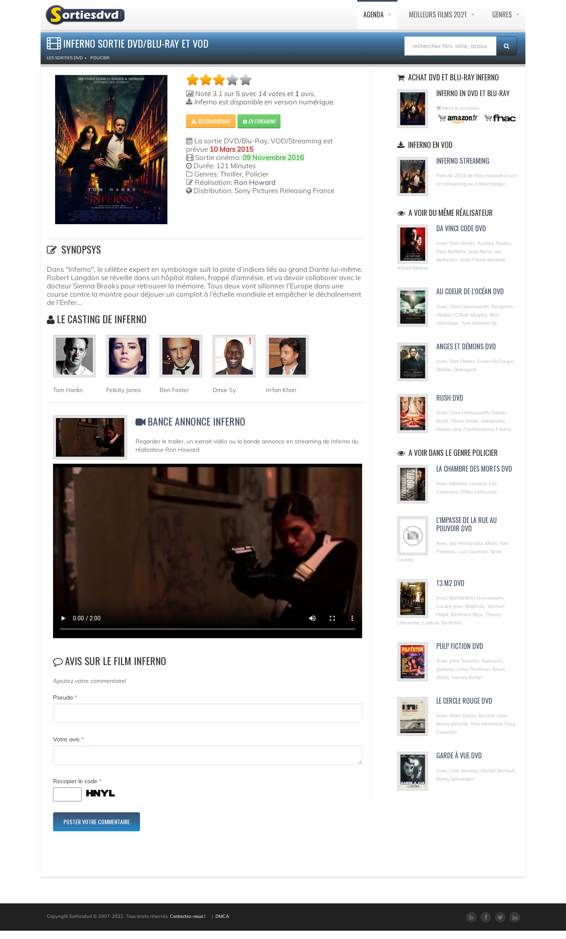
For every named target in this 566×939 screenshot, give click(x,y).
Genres (502, 14)
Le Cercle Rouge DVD (464, 701)
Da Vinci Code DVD (461, 228)
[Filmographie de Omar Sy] (234, 359)
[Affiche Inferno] (111, 149)
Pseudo (65, 697)
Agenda (374, 14)
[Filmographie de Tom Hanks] (74, 359)
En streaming (261, 121)
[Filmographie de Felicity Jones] (127, 359)
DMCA (222, 916)
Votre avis (68, 739)
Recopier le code (77, 781)
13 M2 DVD (450, 583)
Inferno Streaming (462, 161)
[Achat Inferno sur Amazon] (458, 118)
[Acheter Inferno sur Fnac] (499, 118)
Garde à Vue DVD (459, 755)
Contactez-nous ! (188, 916)
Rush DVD (449, 398)
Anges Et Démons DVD (466, 346)
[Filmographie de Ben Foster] (181, 359)
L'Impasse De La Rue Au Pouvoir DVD (466, 524)
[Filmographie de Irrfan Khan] (287, 359)
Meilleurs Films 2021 (439, 14)
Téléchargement (213, 121)
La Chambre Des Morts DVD (474, 469)
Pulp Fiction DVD (459, 646)
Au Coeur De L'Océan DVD (470, 291)
